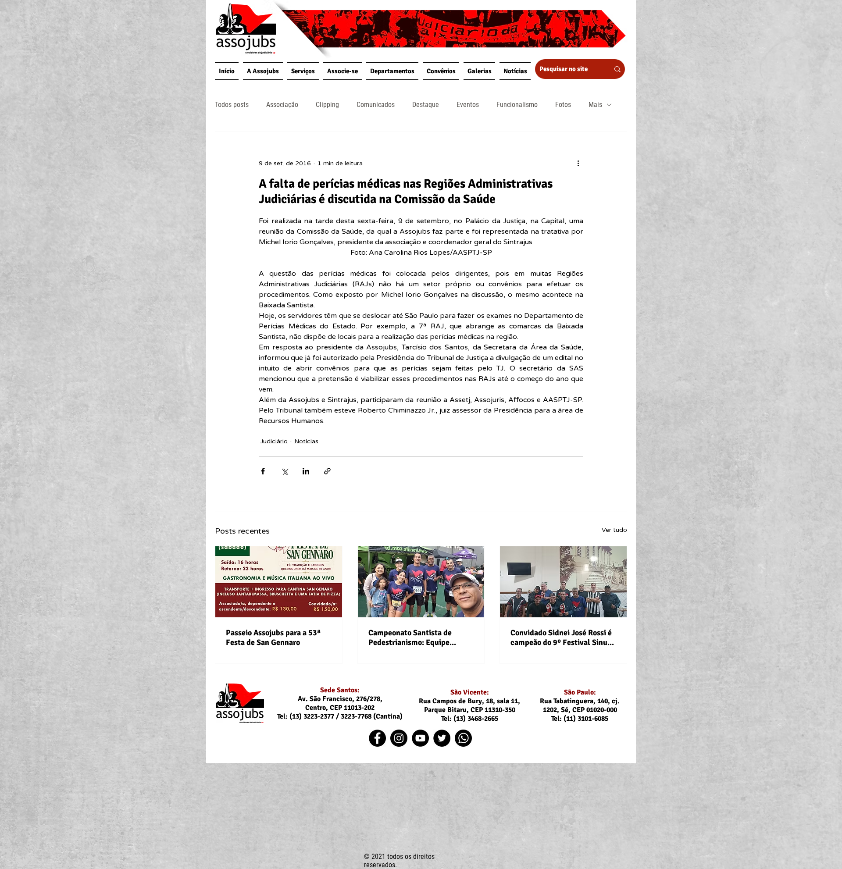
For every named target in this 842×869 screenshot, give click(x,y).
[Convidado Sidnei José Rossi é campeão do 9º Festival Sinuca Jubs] (563, 581)
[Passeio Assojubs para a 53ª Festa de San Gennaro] (278, 581)
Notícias (306, 441)
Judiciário (274, 441)
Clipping (327, 104)
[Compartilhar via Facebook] (263, 471)
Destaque (425, 104)
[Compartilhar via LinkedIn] (306, 471)
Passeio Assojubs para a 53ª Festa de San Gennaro (273, 637)
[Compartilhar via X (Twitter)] (284, 471)
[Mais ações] (578, 163)
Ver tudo (614, 530)
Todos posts (232, 104)
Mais (595, 104)
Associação (282, 104)
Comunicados (376, 104)
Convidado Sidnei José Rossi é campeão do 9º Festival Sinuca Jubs (562, 637)
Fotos (563, 104)
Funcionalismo (517, 104)
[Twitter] (441, 738)
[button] (263, 71)
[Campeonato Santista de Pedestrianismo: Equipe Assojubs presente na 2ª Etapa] (421, 581)
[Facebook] (377, 738)
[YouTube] (420, 738)
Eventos (468, 104)
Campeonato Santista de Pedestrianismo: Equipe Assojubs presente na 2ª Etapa (420, 637)
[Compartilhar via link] (327, 471)
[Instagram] (398, 738)
